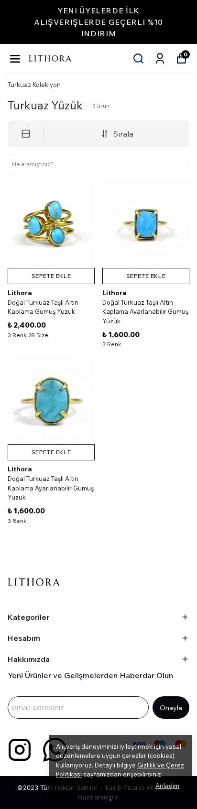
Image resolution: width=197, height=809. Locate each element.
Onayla (171, 707)
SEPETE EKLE (51, 275)
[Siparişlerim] (160, 58)
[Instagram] (20, 750)
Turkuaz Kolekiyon (34, 84)
